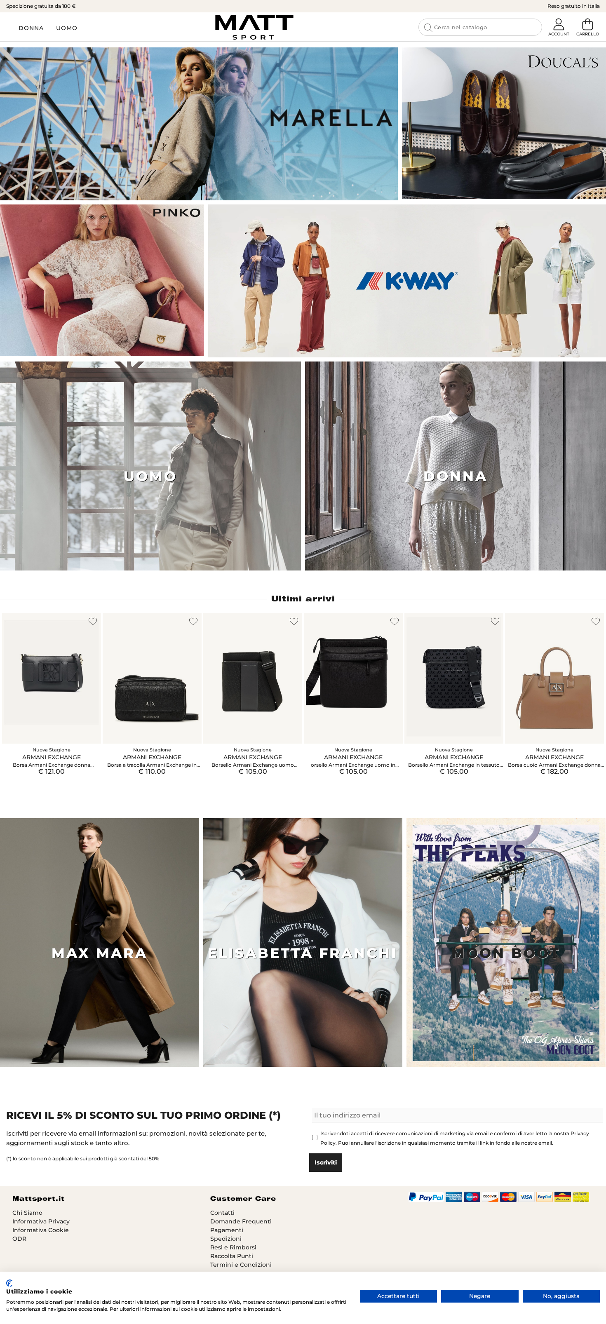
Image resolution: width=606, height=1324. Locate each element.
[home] (254, 27)
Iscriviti (326, 1162)
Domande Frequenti (241, 1221)
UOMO (67, 28)
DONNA (31, 28)
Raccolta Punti (231, 1256)
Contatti (222, 1212)
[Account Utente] (558, 24)
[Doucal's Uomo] (504, 123)
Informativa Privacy (41, 1221)
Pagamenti (226, 1230)
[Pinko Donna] (102, 280)
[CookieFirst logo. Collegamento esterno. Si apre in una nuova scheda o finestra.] (9, 1283)
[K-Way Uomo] (407, 280)
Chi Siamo (27, 1212)
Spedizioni (226, 1238)
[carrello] (587, 24)
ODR (19, 1238)
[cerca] (428, 27)
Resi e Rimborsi (233, 1247)
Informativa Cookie (40, 1230)
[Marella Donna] (199, 123)
